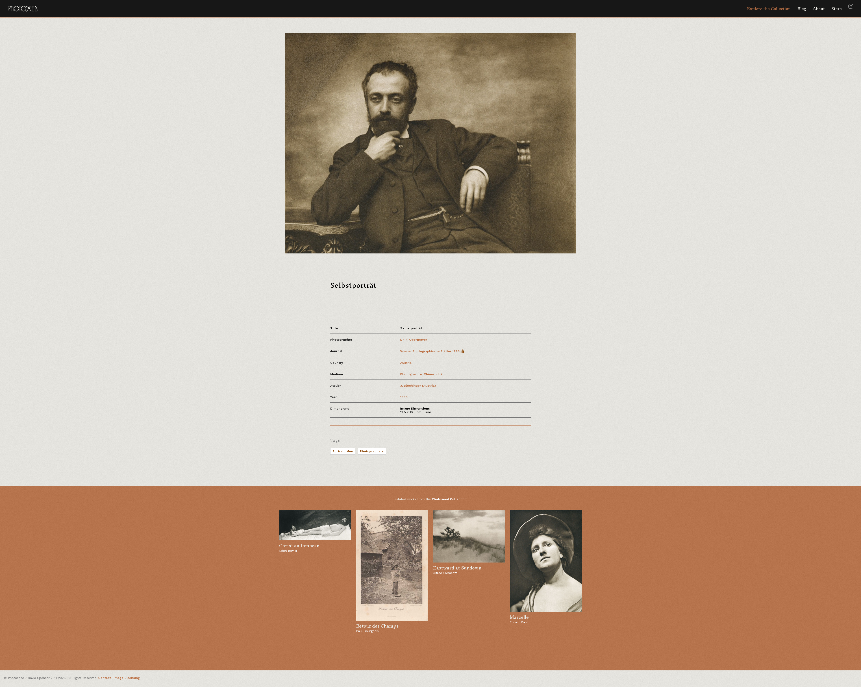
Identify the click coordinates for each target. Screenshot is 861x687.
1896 (404, 397)
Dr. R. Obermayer (414, 339)
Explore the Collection (769, 8)
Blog (801, 8)
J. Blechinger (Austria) (418, 385)
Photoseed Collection (449, 499)
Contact (104, 678)
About (819, 8)
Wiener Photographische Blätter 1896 (430, 351)
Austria (405, 362)
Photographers (372, 451)
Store (836, 8)
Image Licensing (127, 678)
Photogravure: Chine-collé (421, 374)
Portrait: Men (343, 451)
